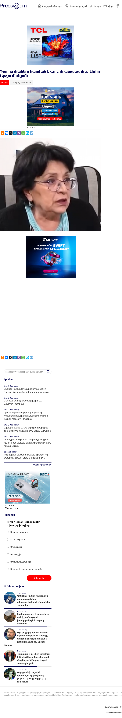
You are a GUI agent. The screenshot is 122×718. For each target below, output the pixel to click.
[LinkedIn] (15, 133)
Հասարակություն (78, 6)
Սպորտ (97, 6)
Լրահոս (8, 379)
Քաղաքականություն (52, 6)
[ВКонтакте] (6, 133)
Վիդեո (111, 6)
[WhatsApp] (23, 133)
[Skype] (27, 133)
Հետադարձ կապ (111, 707)
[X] (10, 133)
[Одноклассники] (2, 133)
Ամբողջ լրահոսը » (42, 464)
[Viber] (19, 133)
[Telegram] (31, 133)
